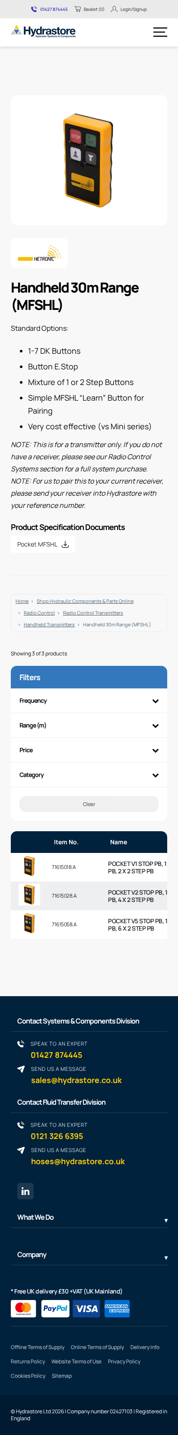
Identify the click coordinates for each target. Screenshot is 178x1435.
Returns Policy (28, 1361)
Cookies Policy (28, 1375)
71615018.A (64, 867)
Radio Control (39, 612)
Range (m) (32, 725)
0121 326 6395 (59, 1131)
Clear (89, 804)
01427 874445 (54, 9)
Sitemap (62, 1375)
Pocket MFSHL (37, 544)
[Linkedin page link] (25, 1191)
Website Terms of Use (76, 1361)
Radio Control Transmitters (93, 612)
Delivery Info (144, 1347)
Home (22, 601)
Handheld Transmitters (49, 624)
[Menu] (160, 32)
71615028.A (64, 895)
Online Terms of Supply (97, 1347)
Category (31, 774)
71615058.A (64, 924)
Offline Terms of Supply (37, 1347)
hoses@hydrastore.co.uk (78, 1156)
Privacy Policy (124, 1361)
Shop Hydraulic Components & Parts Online (85, 601)
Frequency (33, 700)
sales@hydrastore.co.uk (76, 1075)
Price (25, 750)
